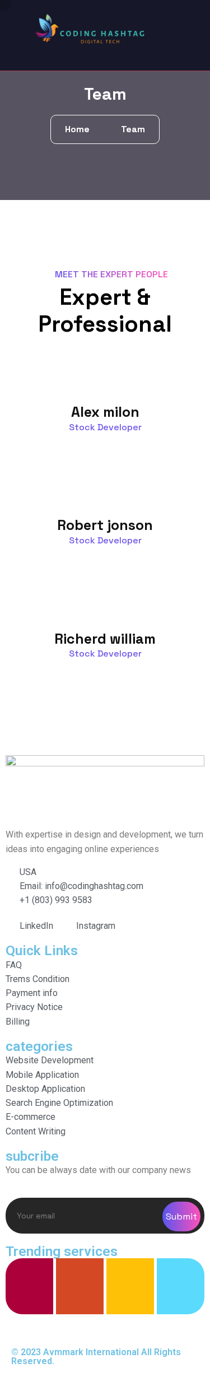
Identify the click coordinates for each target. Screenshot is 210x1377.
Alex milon (105, 412)
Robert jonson (105, 525)
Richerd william (105, 639)
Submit (181, 1216)
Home (79, 129)
